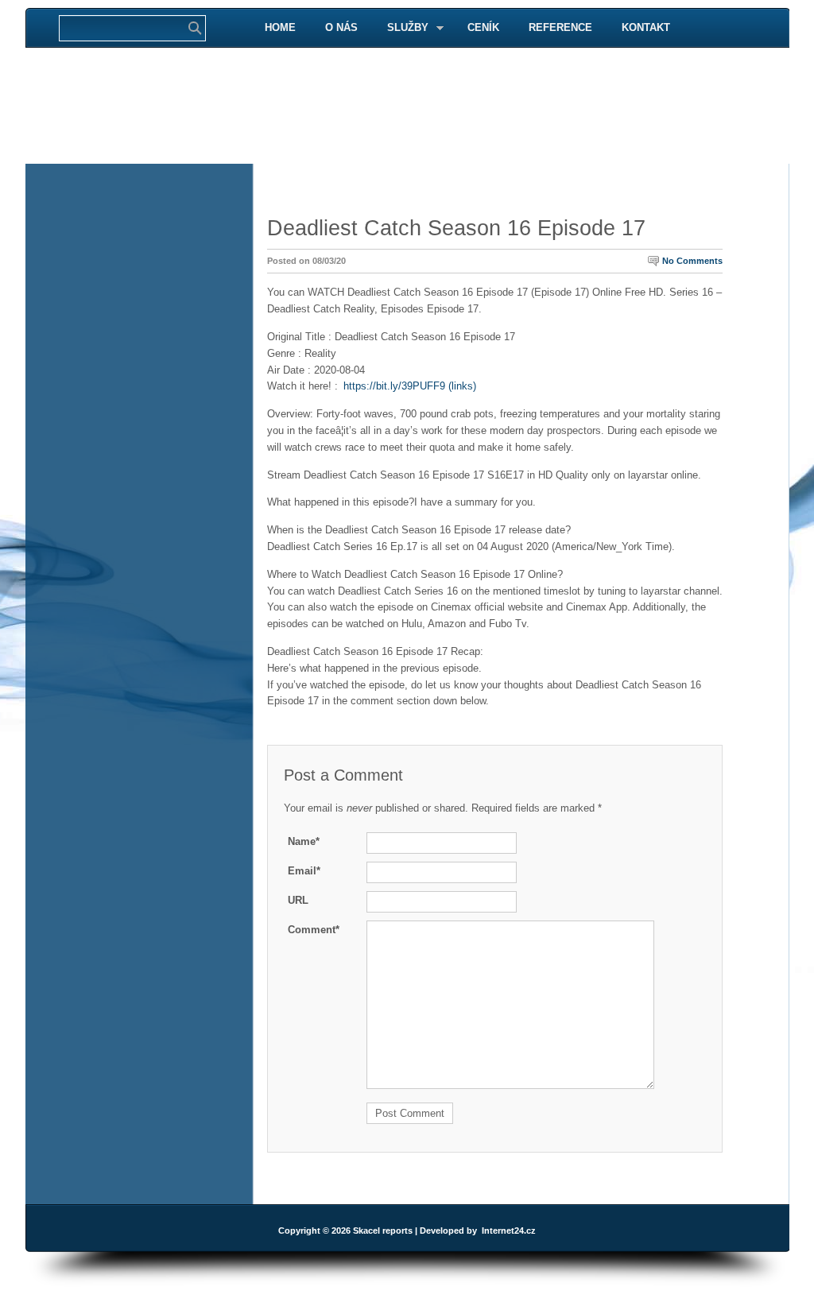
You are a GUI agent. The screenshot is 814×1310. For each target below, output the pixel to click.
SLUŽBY (401, 28)
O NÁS (341, 27)
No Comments (692, 260)
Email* (304, 871)
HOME (280, 27)
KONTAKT (646, 27)
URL (298, 900)
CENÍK (483, 27)
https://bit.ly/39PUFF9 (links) (409, 386)
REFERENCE (560, 27)
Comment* (313, 930)
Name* (304, 841)
